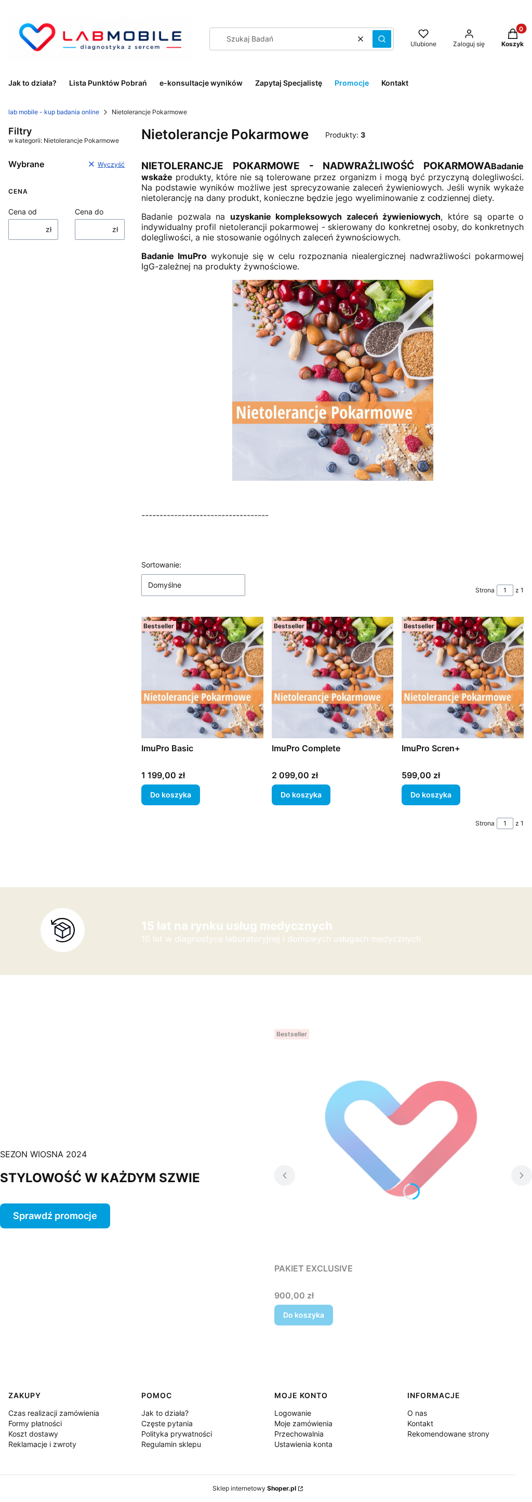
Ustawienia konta (303, 1444)
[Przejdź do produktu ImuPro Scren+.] (463, 678)
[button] (382, 39)
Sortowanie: (161, 564)
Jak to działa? (165, 1413)
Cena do (89, 211)
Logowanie (292, 1413)
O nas (417, 1413)
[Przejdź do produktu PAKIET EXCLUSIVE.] (403, 1142)
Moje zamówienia (303, 1423)
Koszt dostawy (33, 1433)
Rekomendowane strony (448, 1433)
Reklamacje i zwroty (42, 1444)
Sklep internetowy (254, 1488)
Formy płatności (35, 1423)
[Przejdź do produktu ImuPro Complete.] (333, 678)
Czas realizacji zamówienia (53, 1413)
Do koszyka (170, 794)
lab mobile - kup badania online (53, 112)
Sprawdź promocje (55, 1215)
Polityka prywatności (176, 1433)
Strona (485, 590)
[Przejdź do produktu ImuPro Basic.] (202, 678)
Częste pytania (167, 1423)
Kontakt (420, 1423)
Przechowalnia (299, 1433)
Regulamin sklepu (171, 1444)
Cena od (22, 211)
